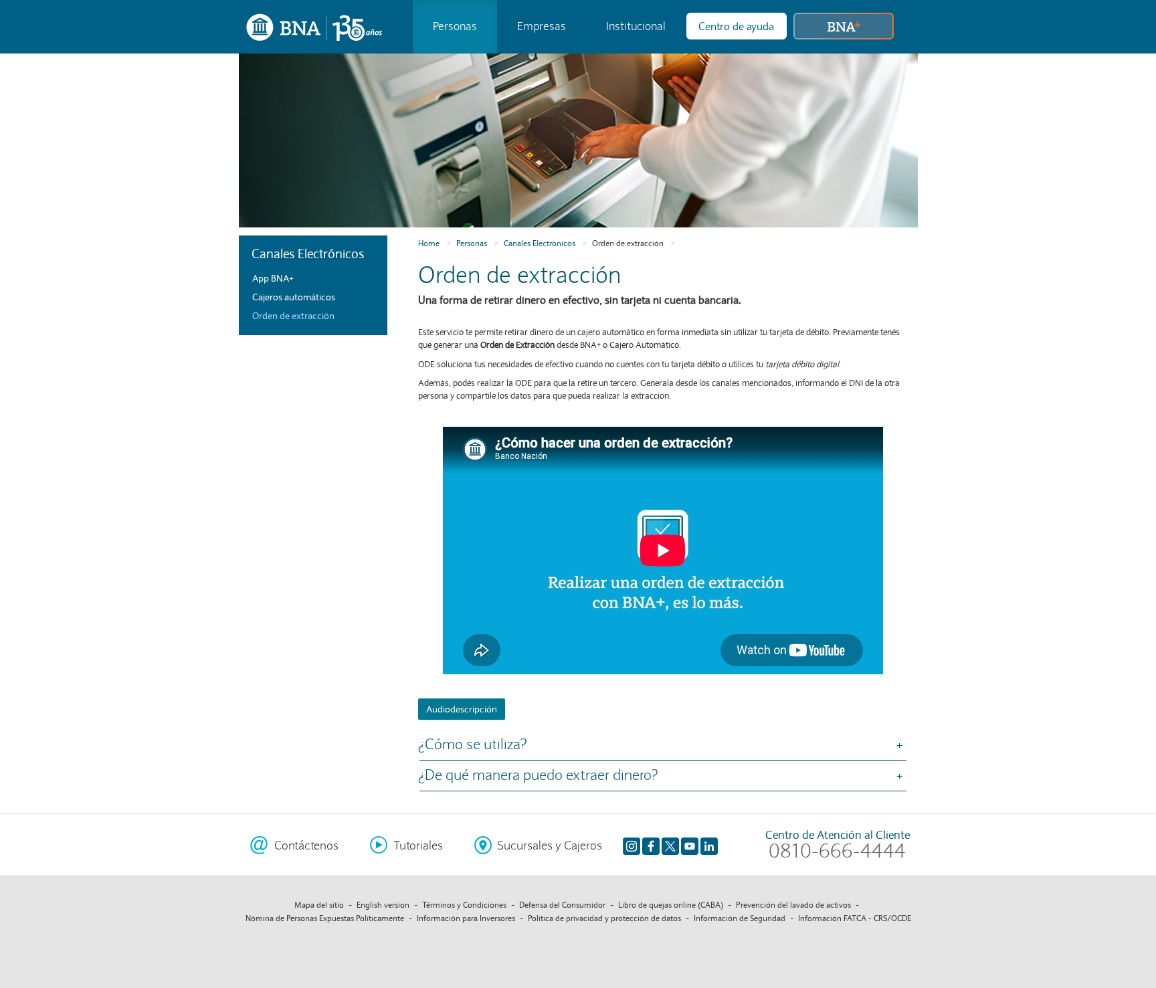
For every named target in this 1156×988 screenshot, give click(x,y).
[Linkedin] (709, 846)
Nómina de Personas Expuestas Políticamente (325, 918)
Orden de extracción (628, 243)
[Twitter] (670, 846)
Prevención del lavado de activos (793, 905)
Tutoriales (418, 845)
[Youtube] (689, 846)
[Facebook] (651, 846)
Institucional (636, 26)
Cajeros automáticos (293, 297)
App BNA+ (273, 278)
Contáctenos (306, 845)
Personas (455, 26)
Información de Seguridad (739, 918)
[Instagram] (631, 846)
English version (383, 905)
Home (429, 243)
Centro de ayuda (736, 26)
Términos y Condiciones (464, 905)
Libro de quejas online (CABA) (670, 905)
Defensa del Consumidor (562, 905)
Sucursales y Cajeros (549, 845)
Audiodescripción (461, 709)
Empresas (541, 26)
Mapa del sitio (319, 905)
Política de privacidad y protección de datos (604, 918)
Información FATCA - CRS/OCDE (854, 918)
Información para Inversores (466, 918)
